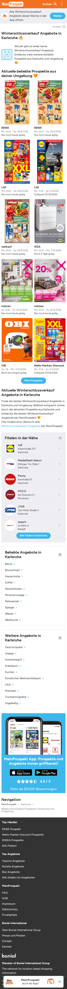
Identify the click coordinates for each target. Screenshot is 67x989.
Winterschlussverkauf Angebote (21, 426)
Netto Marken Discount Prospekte (23, 834)
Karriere (7, 946)
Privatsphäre (9, 914)
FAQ (5, 892)
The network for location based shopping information (27, 970)
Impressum (8, 903)
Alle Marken (9, 845)
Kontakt (7, 941)
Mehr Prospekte (33, 380)
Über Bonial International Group (21, 930)
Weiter (57, 15)
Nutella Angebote (13, 866)
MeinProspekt (8, 804)
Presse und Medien (13, 935)
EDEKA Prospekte (13, 840)
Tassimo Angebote (13, 861)
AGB (5, 898)
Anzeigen (57, 26)
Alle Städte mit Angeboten (18, 877)
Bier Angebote (11, 872)
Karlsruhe (26, 804)
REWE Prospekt (11, 829)
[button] (62, 4)
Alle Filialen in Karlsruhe (33, 535)
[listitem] (17, 108)
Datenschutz (10, 909)
